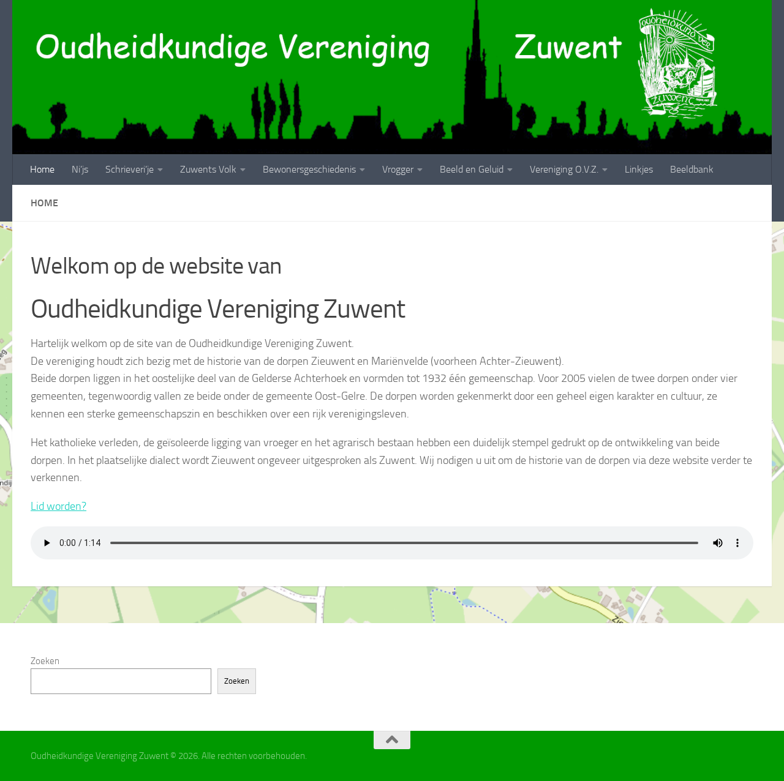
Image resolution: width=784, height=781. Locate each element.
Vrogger (397, 169)
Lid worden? (58, 506)
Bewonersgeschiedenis (309, 169)
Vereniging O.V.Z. (564, 169)
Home (42, 169)
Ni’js (80, 169)
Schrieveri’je (129, 169)
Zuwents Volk (208, 169)
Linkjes (639, 169)
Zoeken (45, 661)
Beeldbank (692, 169)
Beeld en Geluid (471, 169)
